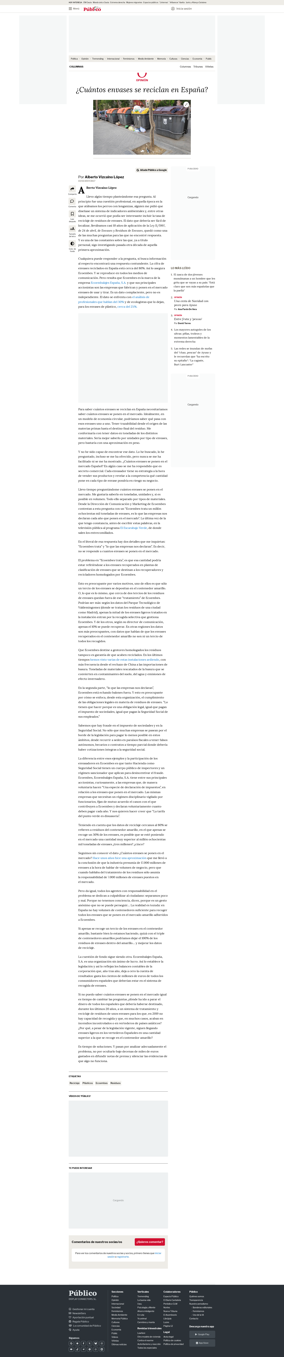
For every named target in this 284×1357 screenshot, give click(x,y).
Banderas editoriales (202, 1307)
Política (74, 58)
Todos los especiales (147, 1348)
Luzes (166, 1322)
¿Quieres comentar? (150, 1241)
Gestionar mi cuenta (83, 1309)
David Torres (184, 323)
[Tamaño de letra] (72, 228)
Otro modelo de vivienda (148, 1336)
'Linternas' (163, 2)
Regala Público (80, 1321)
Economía (197, 58)
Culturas (173, 58)
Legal (166, 1332)
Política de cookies (172, 1340)
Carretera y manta (146, 1322)
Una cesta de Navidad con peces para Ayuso (191, 303)
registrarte (123, 1256)
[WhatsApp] (95, 1349)
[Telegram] (83, 1349)
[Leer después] (72, 213)
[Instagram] (101, 1343)
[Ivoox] (101, 1349)
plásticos (88, 1083)
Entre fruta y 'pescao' (188, 319)
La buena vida (144, 1300)
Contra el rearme (145, 1340)
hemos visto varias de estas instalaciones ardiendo (124, 659)
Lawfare (141, 1333)
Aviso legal (168, 1336)
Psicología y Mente (146, 1307)
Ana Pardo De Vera (187, 309)
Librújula (167, 1318)
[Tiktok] (77, 1349)
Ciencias (185, 58)
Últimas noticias (119, 1344)
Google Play (203, 1334)
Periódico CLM (170, 1304)
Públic (114, 1333)
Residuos (115, 1083)
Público (83, 1293)
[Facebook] (83, 1343)
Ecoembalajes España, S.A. (108, 282)
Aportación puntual (83, 1317)
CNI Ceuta (87, 2)
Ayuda (75, 1329)
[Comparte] (72, 188)
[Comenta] (72, 201)
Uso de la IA (198, 1315)
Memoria (161, 58)
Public (209, 58)
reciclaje (75, 1083)
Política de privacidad (173, 1344)
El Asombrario (170, 1315)
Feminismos (128, 58)
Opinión (85, 58)
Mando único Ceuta (101, 2)
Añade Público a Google (153, 170)
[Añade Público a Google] (71, 1343)
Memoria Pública (120, 1318)
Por (101, 177)
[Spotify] (89, 1349)
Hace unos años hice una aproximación (119, 858)
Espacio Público (171, 1296)
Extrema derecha (117, 2)
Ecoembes (102, 1083)
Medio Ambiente (146, 58)
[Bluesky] (95, 1343)
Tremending (98, 58)
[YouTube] (71, 1349)
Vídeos (115, 1337)
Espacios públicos (150, 2)
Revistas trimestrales (149, 1328)
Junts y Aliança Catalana (196, 2)
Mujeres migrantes (134, 2)
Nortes (166, 1307)
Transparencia (196, 1300)
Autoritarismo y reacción (149, 1344)
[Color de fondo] (72, 243)
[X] (89, 1343)
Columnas (76, 66)
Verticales (143, 1291)
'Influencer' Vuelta (177, 2)
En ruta (140, 1315)
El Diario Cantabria (172, 1300)
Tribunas (198, 66)
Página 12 (168, 1326)
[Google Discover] (77, 1343)
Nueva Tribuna (170, 1311)
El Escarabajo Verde (133, 528)
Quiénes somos (196, 1296)
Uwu (139, 1304)
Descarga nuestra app (201, 1326)
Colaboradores (171, 1291)
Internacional (113, 58)
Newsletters (79, 1313)
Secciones (117, 1291)
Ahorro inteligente (145, 1311)
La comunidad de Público (87, 1325)
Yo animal (142, 1318)
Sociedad (116, 1307)
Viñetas (209, 66)
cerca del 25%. (127, 306)
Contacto (193, 1318)
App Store (203, 1343)
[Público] (92, 9)
